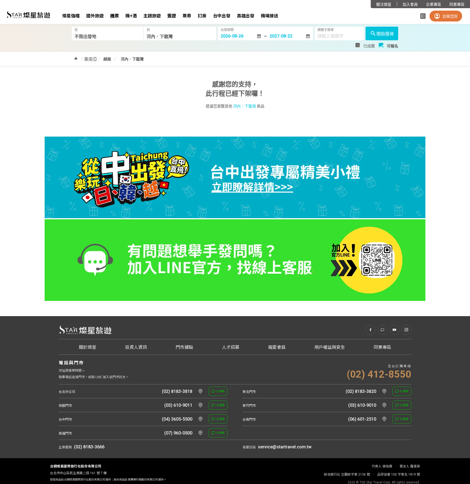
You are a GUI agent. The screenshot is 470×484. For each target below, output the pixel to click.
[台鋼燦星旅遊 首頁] (85, 329)
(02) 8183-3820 (361, 391)
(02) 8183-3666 (89, 446)
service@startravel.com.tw (284, 446)
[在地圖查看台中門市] (200, 419)
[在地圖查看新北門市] (384, 391)
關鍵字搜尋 (325, 30)
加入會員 (410, 4)
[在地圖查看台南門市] (384, 419)
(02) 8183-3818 (177, 391)
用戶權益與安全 (329, 347)
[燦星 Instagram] (406, 330)
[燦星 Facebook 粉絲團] (370, 330)
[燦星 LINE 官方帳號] (382, 330)
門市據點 (184, 347)
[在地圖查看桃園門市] (200, 405)
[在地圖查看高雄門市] (200, 433)
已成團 (369, 46)
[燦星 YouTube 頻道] (394, 330)
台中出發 (221, 16)
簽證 (171, 16)
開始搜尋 (385, 34)
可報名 (392, 46)
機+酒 (131, 16)
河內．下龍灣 (132, 59)
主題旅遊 (152, 16)
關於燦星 (87, 347)
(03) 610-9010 (362, 405)
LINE (221, 391)
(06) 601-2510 (362, 419)
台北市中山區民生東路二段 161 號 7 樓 (78, 473)
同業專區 (457, 4)
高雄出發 (245, 16)
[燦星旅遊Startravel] (28, 14)
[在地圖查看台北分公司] (200, 391)
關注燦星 (383, 4)
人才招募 (230, 347)
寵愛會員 (277, 347)
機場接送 (269, 16)
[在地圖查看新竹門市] (384, 405)
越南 (107, 59)
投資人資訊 (136, 347)
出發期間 (227, 30)
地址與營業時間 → (71, 370)
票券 (187, 16)
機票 (114, 16)
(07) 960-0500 (178, 433)
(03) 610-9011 (178, 405)
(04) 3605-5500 (177, 419)
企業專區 (433, 4)
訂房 (202, 16)
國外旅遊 (95, 16)
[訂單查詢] (423, 16)
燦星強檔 (71, 16)
